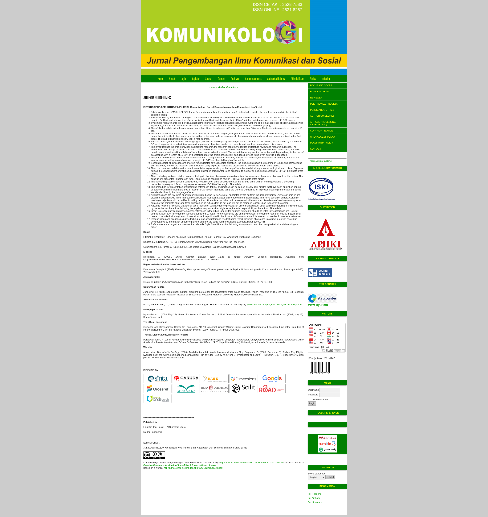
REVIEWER (316, 97)
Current (221, 78)
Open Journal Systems (321, 161)
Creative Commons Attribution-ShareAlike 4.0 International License (179, 465)
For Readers (314, 494)
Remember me (320, 399)
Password (313, 394)
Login (183, 78)
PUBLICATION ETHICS (322, 110)
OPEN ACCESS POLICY (323, 137)
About (172, 78)
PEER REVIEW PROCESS (324, 103)
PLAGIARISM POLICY (321, 142)
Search (208, 78)
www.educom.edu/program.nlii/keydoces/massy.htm (274, 304)
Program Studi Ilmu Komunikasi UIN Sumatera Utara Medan (250, 462)
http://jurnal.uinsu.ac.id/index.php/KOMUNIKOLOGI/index (193, 468)
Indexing (326, 78)
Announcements (253, 78)
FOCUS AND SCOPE (321, 85)
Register (196, 78)
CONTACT (315, 149)
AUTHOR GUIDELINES (322, 116)
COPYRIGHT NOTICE (321, 130)
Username (313, 390)
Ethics (313, 78)
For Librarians (315, 502)
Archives (235, 78)
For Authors (314, 498)
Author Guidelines (276, 78)
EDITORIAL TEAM (319, 91)
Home (160, 78)
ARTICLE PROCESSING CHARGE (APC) (323, 123)
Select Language (317, 473)
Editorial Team (297, 78)
